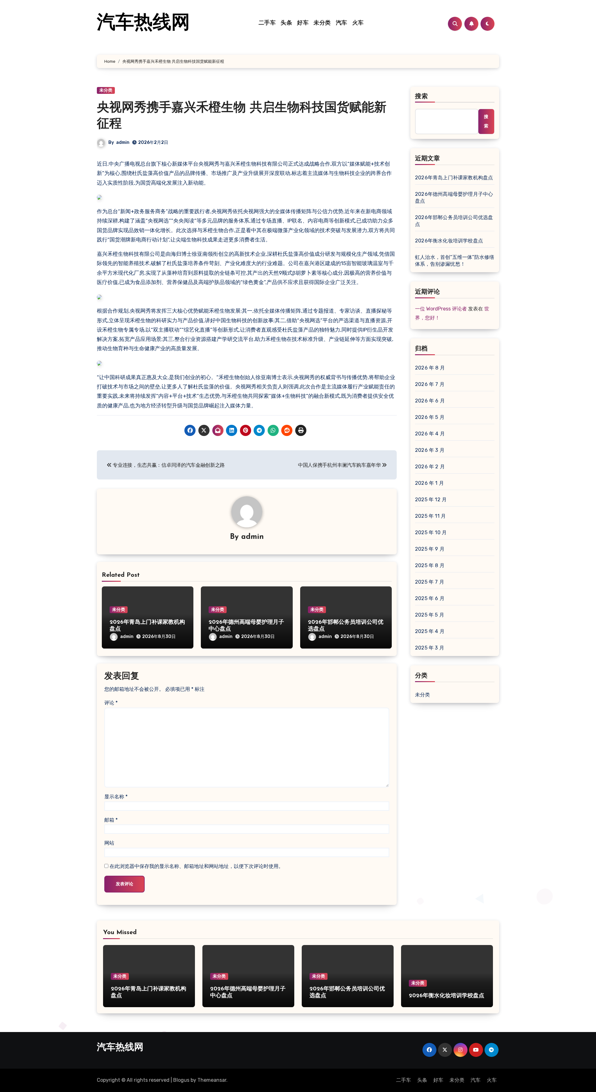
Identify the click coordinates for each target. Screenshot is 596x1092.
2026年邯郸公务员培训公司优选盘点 (454, 220)
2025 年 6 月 (430, 598)
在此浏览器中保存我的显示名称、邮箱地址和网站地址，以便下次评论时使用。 (196, 866)
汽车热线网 (143, 23)
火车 (358, 23)
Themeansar (211, 1080)
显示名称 (116, 797)
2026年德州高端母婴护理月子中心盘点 (454, 197)
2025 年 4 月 (430, 631)
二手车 (267, 23)
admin (122, 142)
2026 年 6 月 (430, 401)
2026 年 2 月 (430, 467)
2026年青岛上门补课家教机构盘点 (454, 178)
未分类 (322, 23)
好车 (303, 23)
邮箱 (111, 820)
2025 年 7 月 (429, 582)
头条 (286, 23)
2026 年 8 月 (430, 368)
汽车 (341, 23)
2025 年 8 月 (430, 565)
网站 (109, 843)
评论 (111, 703)
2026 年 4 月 (430, 434)
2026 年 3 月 (430, 450)
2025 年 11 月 (430, 516)
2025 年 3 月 (429, 648)
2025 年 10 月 (431, 532)
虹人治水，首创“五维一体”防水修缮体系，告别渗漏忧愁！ (454, 260)
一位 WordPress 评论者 (441, 309)
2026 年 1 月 (429, 483)
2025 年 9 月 (430, 549)
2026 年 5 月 (430, 417)
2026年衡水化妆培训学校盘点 (449, 241)
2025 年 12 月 (431, 499)
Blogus (181, 1080)
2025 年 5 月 (429, 615)
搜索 (421, 97)
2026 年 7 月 (430, 384)
